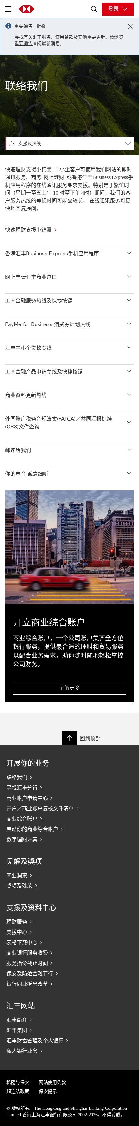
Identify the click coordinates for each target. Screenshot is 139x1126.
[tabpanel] (69, 434)
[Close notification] (130, 26)
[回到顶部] (69, 738)
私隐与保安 (17, 1082)
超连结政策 (17, 1091)
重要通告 (24, 43)
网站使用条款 (52, 1082)
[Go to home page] (26, 9)
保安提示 (48, 1091)
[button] (69, 251)
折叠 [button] (41, 26)
